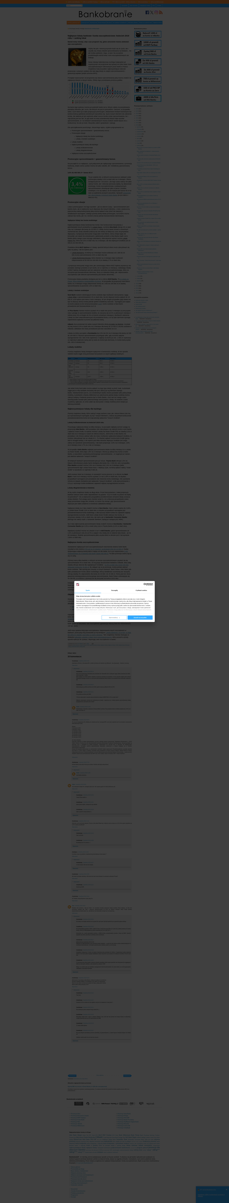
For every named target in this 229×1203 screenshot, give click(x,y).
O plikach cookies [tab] (141, 590)
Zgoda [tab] (88, 590)
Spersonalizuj (113, 617)
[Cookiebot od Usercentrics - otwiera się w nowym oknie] (145, 584)
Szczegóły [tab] (114, 590)
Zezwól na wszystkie (140, 617)
